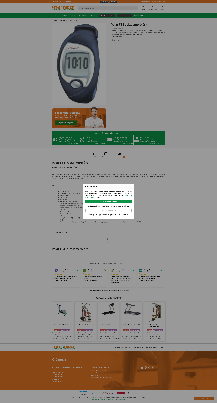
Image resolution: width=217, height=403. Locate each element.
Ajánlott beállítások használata (108, 201)
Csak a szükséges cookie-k (108, 210)
